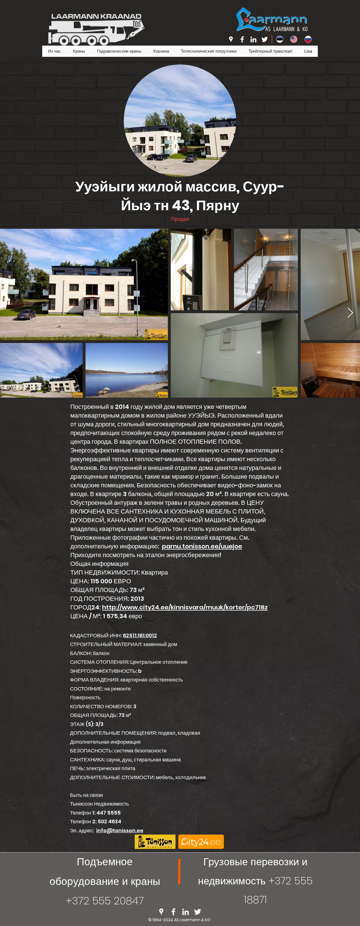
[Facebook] (242, 39)
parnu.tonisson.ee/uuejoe (202, 546)
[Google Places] (231, 39)
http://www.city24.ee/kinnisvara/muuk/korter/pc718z (185, 607)
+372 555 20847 (105, 900)
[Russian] (307, 39)
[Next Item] (350, 313)
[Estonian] (279, 39)
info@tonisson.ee (119, 830)
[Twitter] (264, 39)
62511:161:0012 (140, 635)
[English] (293, 39)
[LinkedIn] (253, 39)
